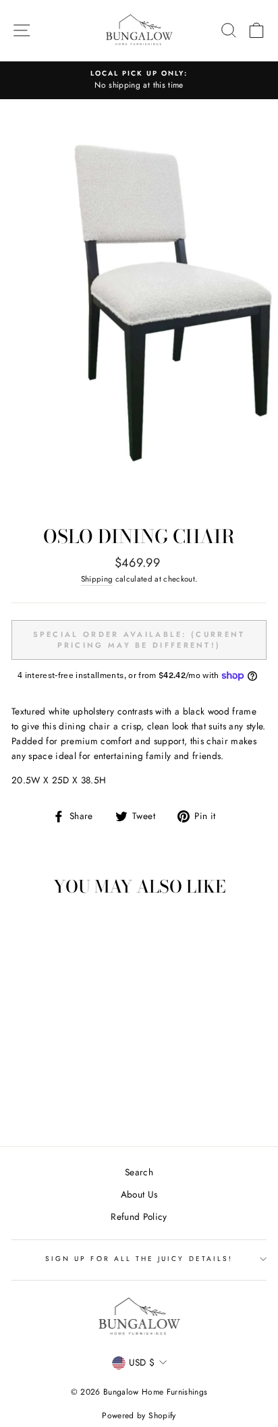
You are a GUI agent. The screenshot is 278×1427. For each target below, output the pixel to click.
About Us (139, 1194)
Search (139, 1172)
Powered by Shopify (138, 1415)
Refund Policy (139, 1216)
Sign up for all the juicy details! (139, 1259)
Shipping (97, 578)
